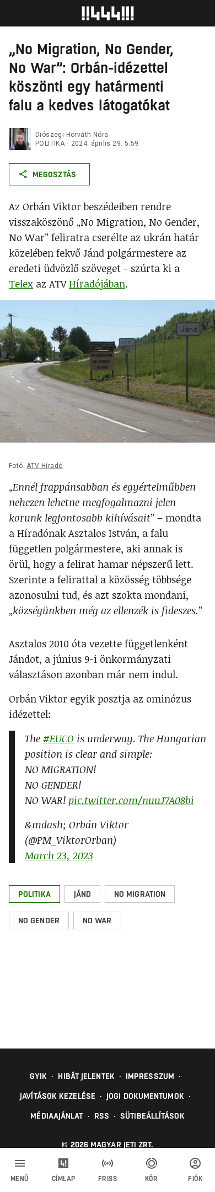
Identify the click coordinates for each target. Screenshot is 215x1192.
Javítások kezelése (57, 1096)
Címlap (64, 1179)
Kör (151, 1179)
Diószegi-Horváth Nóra (71, 135)
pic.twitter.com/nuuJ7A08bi (131, 800)
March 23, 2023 (59, 855)
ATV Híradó (44, 466)
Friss (107, 1179)
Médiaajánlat (56, 1115)
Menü (19, 1179)
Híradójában (97, 283)
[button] (34, 894)
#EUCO (58, 738)
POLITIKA (49, 143)
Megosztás (54, 174)
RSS (101, 1115)
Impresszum (150, 1076)
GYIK (38, 1076)
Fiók (195, 1179)
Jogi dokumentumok (145, 1096)
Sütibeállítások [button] (152, 1115)
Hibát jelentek (86, 1076)
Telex (21, 283)
